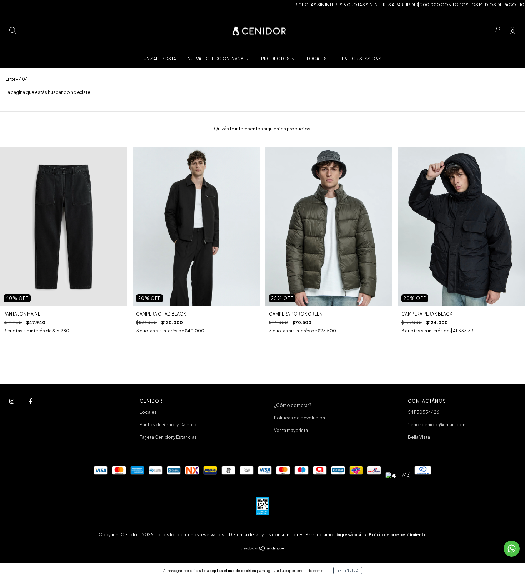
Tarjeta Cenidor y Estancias (168, 437)
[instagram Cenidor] (12, 401)
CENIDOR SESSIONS (359, 58)
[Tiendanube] (262, 549)
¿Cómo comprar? (292, 405)
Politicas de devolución (299, 418)
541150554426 (423, 412)
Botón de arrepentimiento (398, 534)
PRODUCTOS (275, 58)
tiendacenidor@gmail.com (436, 424)
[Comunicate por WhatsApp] (512, 549)
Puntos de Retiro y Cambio (168, 424)
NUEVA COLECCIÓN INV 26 (216, 58)
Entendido (347, 570)
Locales (148, 412)
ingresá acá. (349, 534)
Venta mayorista (291, 430)
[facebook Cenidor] (30, 401)
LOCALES (317, 58)
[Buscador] (12, 31)
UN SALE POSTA (160, 58)
